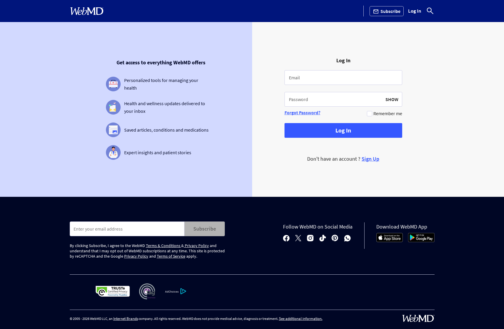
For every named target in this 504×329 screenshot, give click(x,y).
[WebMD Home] (87, 11)
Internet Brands (125, 318)
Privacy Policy (196, 245)
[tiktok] (322, 239)
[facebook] (286, 239)
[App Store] (389, 241)
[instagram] (310, 239)
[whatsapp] (347, 239)
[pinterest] (335, 239)
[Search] (430, 11)
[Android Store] (421, 241)
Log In (414, 11)
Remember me (387, 113)
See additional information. (300, 318)
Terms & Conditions (163, 245)
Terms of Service (171, 256)
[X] (298, 239)
